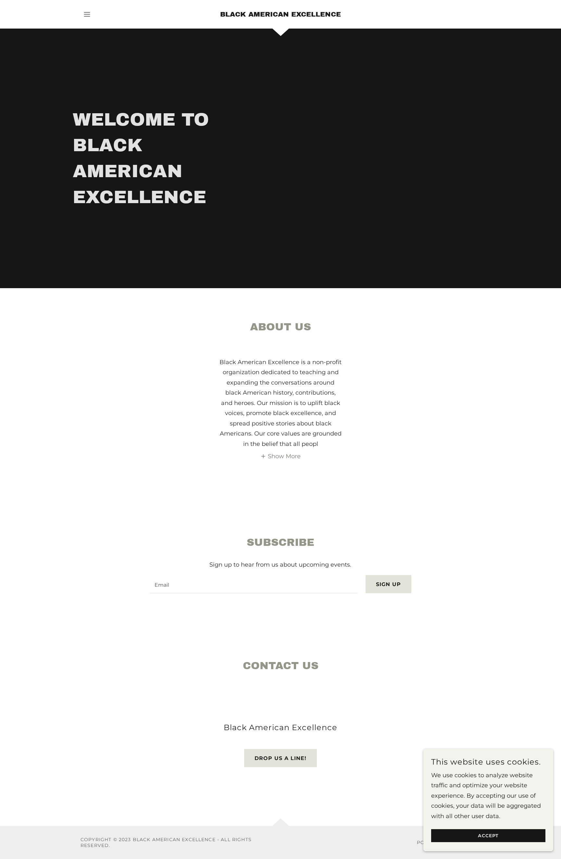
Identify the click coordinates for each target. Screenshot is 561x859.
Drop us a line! (280, 758)
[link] (280, 14)
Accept (488, 836)
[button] (87, 14)
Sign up (388, 584)
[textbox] (253, 584)
